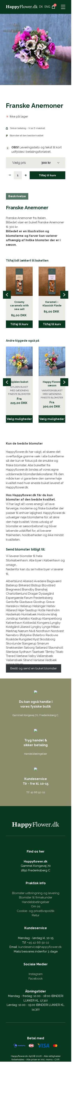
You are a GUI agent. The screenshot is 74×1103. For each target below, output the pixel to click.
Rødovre (52, 635)
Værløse (22, 656)
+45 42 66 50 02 (38, 942)
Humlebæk (29, 614)
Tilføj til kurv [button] (19, 324)
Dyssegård (46, 593)
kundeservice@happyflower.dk (40, 947)
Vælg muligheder (19, 419)
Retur (35, 915)
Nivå (32, 631)
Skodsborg (47, 639)
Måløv (55, 627)
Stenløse (12, 652)
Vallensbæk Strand (19, 660)
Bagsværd (54, 581)
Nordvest (57, 631)
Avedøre (40, 581)
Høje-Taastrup (27, 610)
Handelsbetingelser (35, 753)
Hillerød (11, 610)
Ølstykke (26, 635)
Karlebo (24, 618)
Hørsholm (53, 610)
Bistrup (36, 585)
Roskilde (12, 639)
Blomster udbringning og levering (35, 893)
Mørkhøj (11, 631)
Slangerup (29, 643)
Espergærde (14, 598)
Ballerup (12, 585)
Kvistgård (12, 627)
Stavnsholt (55, 647)
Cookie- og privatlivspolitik (35, 911)
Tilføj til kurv (47, 175)
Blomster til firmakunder (35, 897)
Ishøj (54, 614)
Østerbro (38, 635)
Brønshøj (41, 589)
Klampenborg (52, 618)
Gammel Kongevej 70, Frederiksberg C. (35, 715)
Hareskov (12, 606)
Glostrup (39, 602)
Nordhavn (43, 631)
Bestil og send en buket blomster (33, 668)
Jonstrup (12, 618)
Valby (32, 656)
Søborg (29, 647)
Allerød (28, 581)
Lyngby (36, 627)
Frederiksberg (43, 598)
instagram (36, 974)
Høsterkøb (13, 614)
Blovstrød (48, 585)
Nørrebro (12, 635)
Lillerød (25, 627)
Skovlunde (13, 643)
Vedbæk (51, 660)
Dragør (33, 593)
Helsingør (39, 606)
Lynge (46, 627)
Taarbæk (38, 652)
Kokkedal (29, 622)
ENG (47, 6)
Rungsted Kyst (29, 639)
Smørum (43, 643)
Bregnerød (13, 589)
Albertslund (14, 581)
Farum (28, 598)
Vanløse (38, 660)
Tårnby (50, 652)
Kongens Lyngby (49, 622)
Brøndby (28, 589)
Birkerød (24, 585)
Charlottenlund (16, 593)
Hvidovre (43, 614)
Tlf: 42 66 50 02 (35, 792)
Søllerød (41, 647)
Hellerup (26, 606)
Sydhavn (25, 652)
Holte (41, 610)
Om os (35, 906)
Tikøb (59, 652)
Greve (50, 602)
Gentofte (12, 602)
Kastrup (36, 618)
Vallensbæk (45, 656)
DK (41, 6)
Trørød (10, 656)
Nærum (23, 631)
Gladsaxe (25, 602)
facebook (35, 978)
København (14, 622)
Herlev (50, 606)
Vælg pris (19, 163)
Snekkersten (14, 647)
